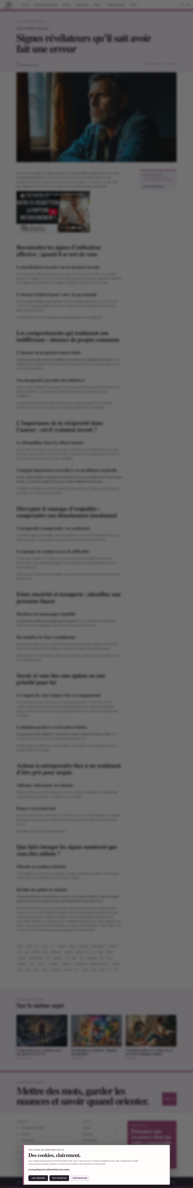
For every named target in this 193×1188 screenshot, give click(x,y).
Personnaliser (80, 1178)
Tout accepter (59, 1178)
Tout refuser (38, 1178)
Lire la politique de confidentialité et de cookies (49, 1169)
